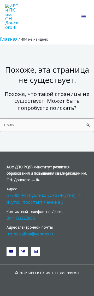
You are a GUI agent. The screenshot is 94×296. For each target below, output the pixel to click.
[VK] (23, 251)
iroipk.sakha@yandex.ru (31, 234)
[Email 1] (35, 251)
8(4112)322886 (21, 218)
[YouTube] (11, 251)
